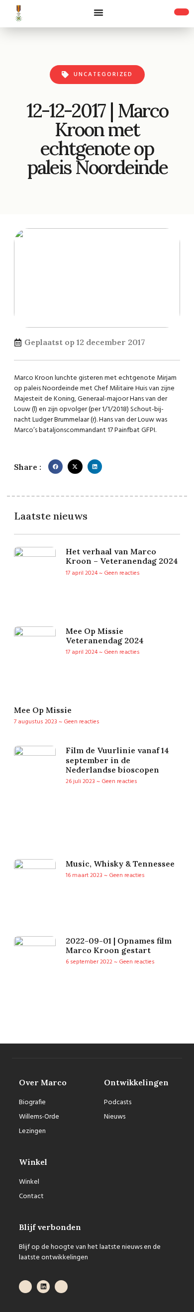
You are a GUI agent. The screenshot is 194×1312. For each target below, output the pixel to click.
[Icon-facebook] (25, 1286)
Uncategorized (103, 75)
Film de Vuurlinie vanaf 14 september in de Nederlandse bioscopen (117, 759)
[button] (98, 12)
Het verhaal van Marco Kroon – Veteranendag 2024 (122, 556)
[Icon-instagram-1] (61, 1286)
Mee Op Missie (43, 710)
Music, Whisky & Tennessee (120, 864)
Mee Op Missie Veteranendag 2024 (105, 635)
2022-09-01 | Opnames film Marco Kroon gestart (119, 945)
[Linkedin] (43, 1286)
